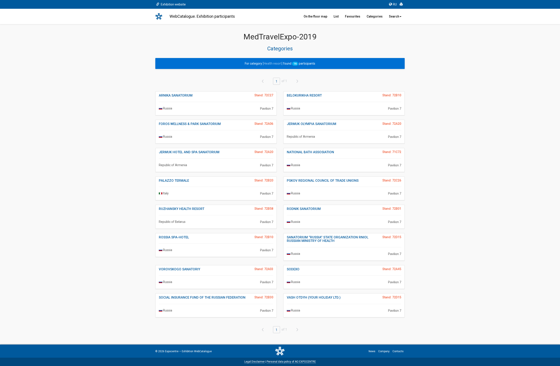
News (372, 351)
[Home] (160, 16)
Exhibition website (173, 4)
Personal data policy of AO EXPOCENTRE (291, 361)
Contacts (398, 351)
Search (394, 16)
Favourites (352, 16)
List (336, 16)
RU (395, 4)
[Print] (401, 4)
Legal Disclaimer (254, 361)
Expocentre (171, 351)
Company (384, 351)
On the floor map (315, 16)
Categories (375, 16)
